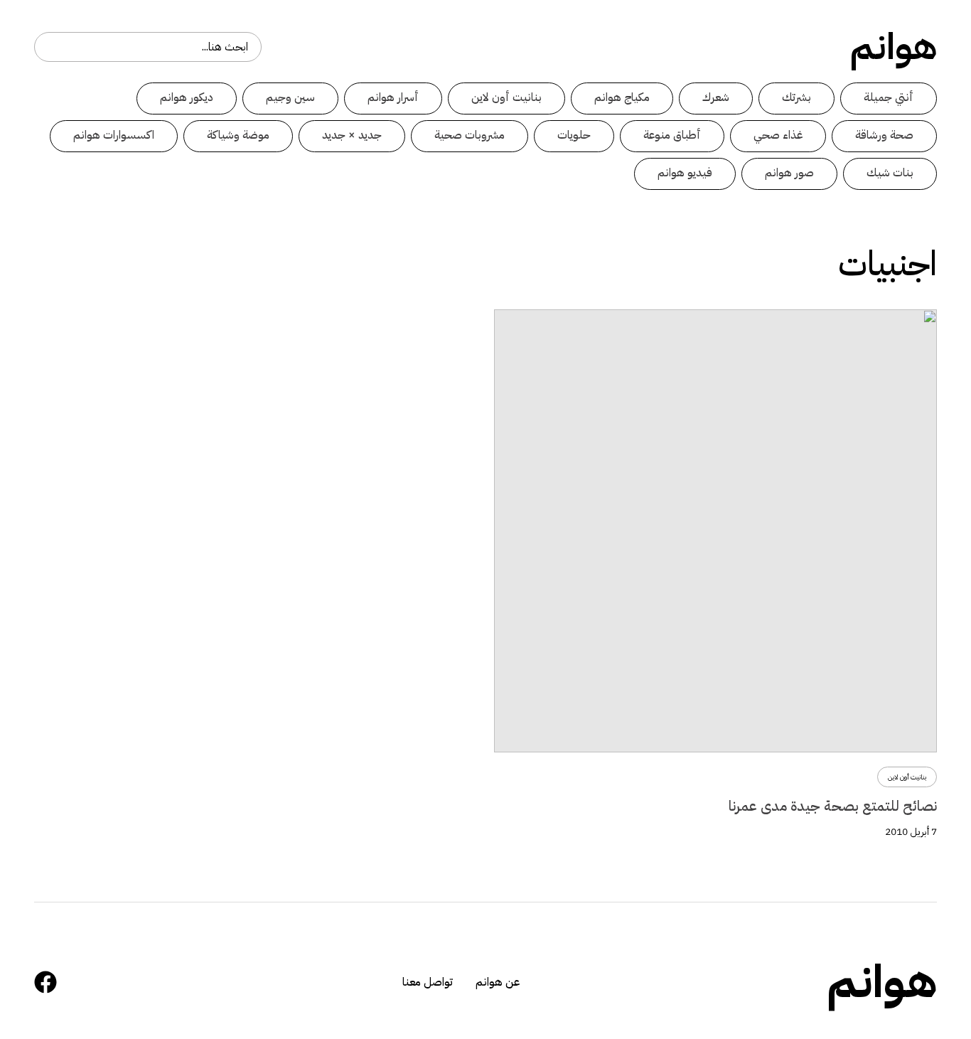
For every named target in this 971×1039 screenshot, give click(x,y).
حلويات (574, 135)
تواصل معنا (427, 982)
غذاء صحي (778, 135)
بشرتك (796, 97)
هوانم (893, 47)
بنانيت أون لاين (506, 97)
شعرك (715, 97)
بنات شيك (890, 172)
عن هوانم (498, 982)
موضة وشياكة (238, 135)
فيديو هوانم (685, 172)
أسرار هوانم (393, 97)
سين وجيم (290, 97)
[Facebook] (45, 982)
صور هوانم (789, 172)
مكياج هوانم (622, 97)
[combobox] (148, 47)
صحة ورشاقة (884, 135)
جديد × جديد (352, 135)
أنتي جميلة (888, 97)
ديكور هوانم (186, 97)
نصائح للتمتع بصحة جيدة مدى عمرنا (833, 805)
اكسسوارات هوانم (113, 135)
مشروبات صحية (469, 135)
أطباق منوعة (672, 135)
